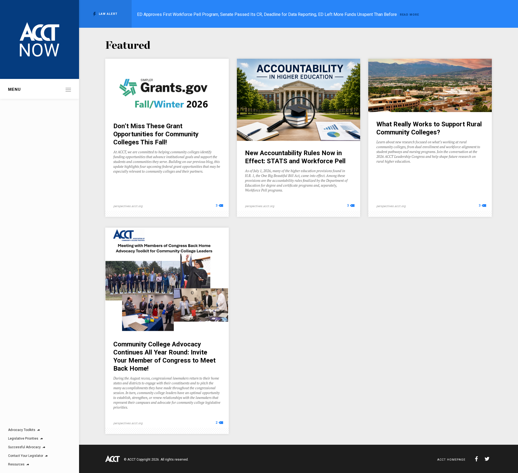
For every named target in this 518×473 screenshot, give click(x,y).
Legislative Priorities (23, 438)
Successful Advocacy (24, 447)
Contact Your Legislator (25, 456)
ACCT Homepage (451, 459)
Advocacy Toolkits (21, 430)
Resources (16, 464)
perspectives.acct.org (127, 206)
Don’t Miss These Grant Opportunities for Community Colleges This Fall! (156, 134)
